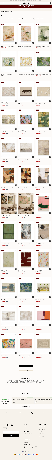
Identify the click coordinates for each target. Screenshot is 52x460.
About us (25, 424)
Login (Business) (27, 444)
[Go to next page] (32, 370)
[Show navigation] (1, 3)
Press (25, 426)
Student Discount (27, 437)
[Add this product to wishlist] (15, 24)
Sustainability (26, 431)
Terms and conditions (42, 429)
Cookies (40, 431)
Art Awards (26, 442)
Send (11, 435)
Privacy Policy (41, 433)
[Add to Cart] (16, 43)
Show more (26, 365)
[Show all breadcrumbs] (2, 11)
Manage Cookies (42, 436)
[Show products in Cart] (50, 3)
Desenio (28, 457)
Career (25, 429)
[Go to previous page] (20, 370)
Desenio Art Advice (42, 424)
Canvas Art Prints (7, 11)
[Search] (4, 3)
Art (11, 11)
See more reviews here (26, 406)
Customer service (42, 426)
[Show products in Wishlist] (48, 3)
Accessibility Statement (28, 433)
